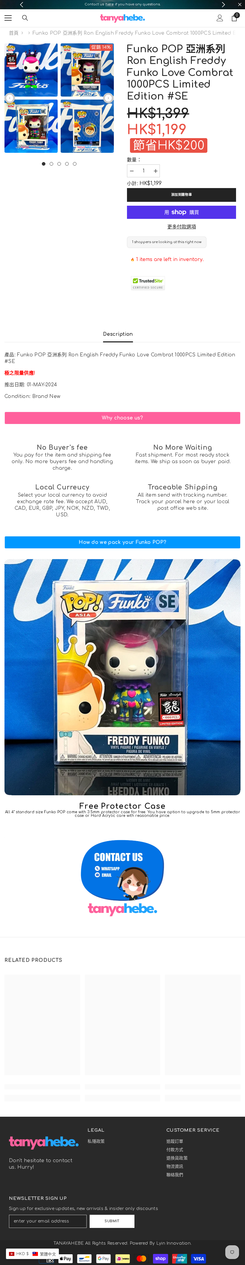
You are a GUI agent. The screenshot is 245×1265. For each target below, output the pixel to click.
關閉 (240, 4)
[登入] (220, 18)
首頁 (14, 33)
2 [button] (51, 164)
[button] (9, 98)
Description (118, 334)
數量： (134, 160)
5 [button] (74, 164)
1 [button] (43, 164)
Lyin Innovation (173, 1243)
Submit (112, 1221)
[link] (122, 418)
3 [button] (59, 164)
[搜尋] (25, 18)
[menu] (8, 18)
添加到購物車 (181, 195)
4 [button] (67, 164)
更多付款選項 (181, 227)
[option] (122, 4)
